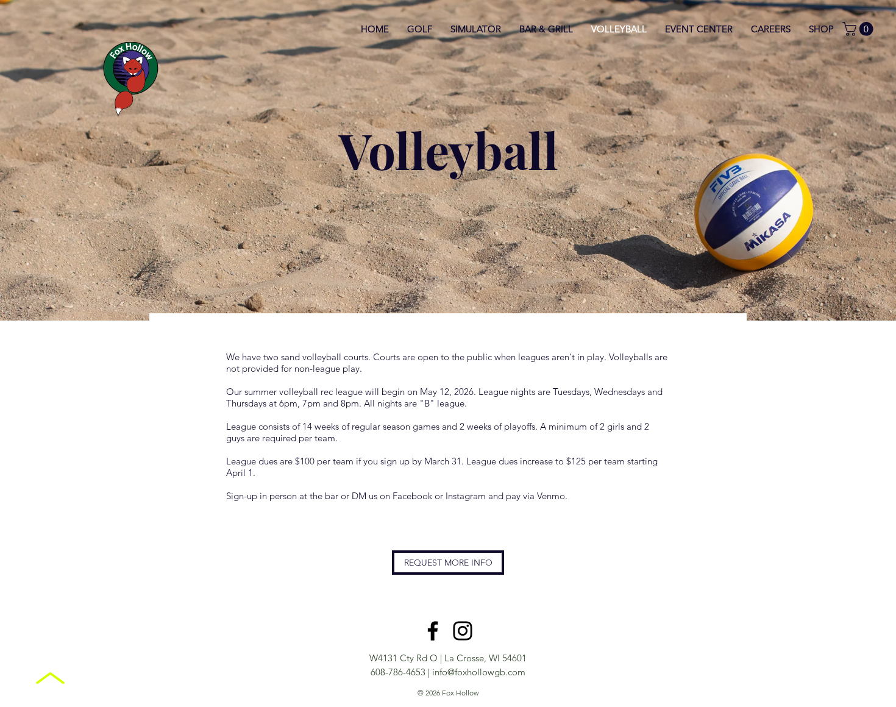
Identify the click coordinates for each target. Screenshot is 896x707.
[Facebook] (433, 631)
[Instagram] (462, 631)
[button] (859, 29)
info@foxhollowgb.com (478, 672)
